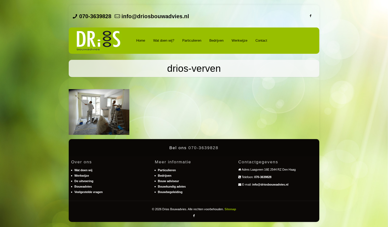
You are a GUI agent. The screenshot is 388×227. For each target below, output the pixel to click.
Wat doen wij (83, 170)
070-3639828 (95, 16)
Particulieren (167, 170)
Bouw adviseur (168, 181)
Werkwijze (81, 175)
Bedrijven (164, 175)
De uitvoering (83, 181)
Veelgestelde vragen (88, 192)
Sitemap (230, 209)
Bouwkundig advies (172, 186)
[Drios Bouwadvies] (98, 40)
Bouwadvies (83, 186)
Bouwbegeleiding (170, 192)
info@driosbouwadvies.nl (155, 16)
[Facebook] (311, 15)
